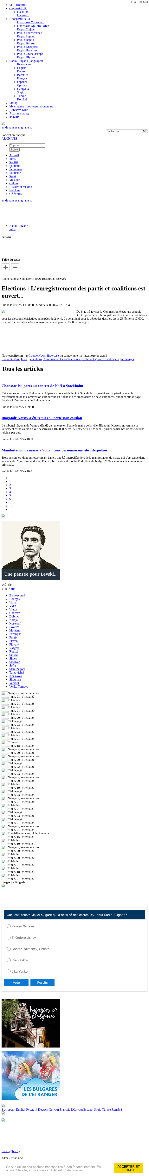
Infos (12, 229)
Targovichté (16, 672)
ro (31, 127)
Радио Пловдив (27, 50)
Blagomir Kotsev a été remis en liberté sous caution (42, 418)
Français (22, 78)
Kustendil (15, 623)
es (16, 127)
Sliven (13, 658)
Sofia (12, 665)
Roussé (13, 651)
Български (24, 64)
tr (28, 127)
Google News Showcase (44, 355)
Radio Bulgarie (18, 225)
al (25, 127)
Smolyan (14, 662)
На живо (23, 11)
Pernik (13, 637)
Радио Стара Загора (30, 53)
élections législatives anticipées (100, 359)
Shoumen (15, 679)
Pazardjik (15, 634)
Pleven (13, 641)
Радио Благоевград (29, 32)
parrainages (127, 359)
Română (22, 99)
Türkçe (21, 96)
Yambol (14, 683)
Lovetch (14, 627)
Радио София (26, 29)
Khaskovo (15, 676)
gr (22, 127)
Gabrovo (14, 613)
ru (10, 127)
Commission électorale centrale (62, 359)
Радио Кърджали (28, 46)
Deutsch (22, 71)
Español (22, 82)
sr (19, 127)
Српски (22, 85)
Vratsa (13, 609)
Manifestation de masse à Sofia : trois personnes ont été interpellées (54, 450)
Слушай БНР (18, 8)
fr (13, 127)
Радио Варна (25, 39)
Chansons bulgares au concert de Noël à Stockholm (42, 386)
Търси (14, 149)
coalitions (36, 359)
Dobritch (14, 616)
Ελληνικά (23, 89)
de (6, 127)
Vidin (12, 606)
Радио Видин (26, 43)
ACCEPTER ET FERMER (128, 1168)
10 (10, 506)
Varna (12, 602)
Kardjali (14, 620)
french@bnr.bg (11, 1151)
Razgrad (14, 648)
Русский (22, 75)
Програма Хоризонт (30, 22)
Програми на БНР (21, 18)
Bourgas (14, 599)
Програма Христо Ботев (33, 25)
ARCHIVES (9, 138)
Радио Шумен (26, 57)
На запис (23, 15)
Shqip (20, 92)
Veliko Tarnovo (18, 686)
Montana (14, 630)
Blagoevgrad (17, 595)
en (3, 127)
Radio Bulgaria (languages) (26, 60)
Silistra (13, 655)
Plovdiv (14, 644)
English (21, 67)
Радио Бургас (26, 36)
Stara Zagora (17, 669)
